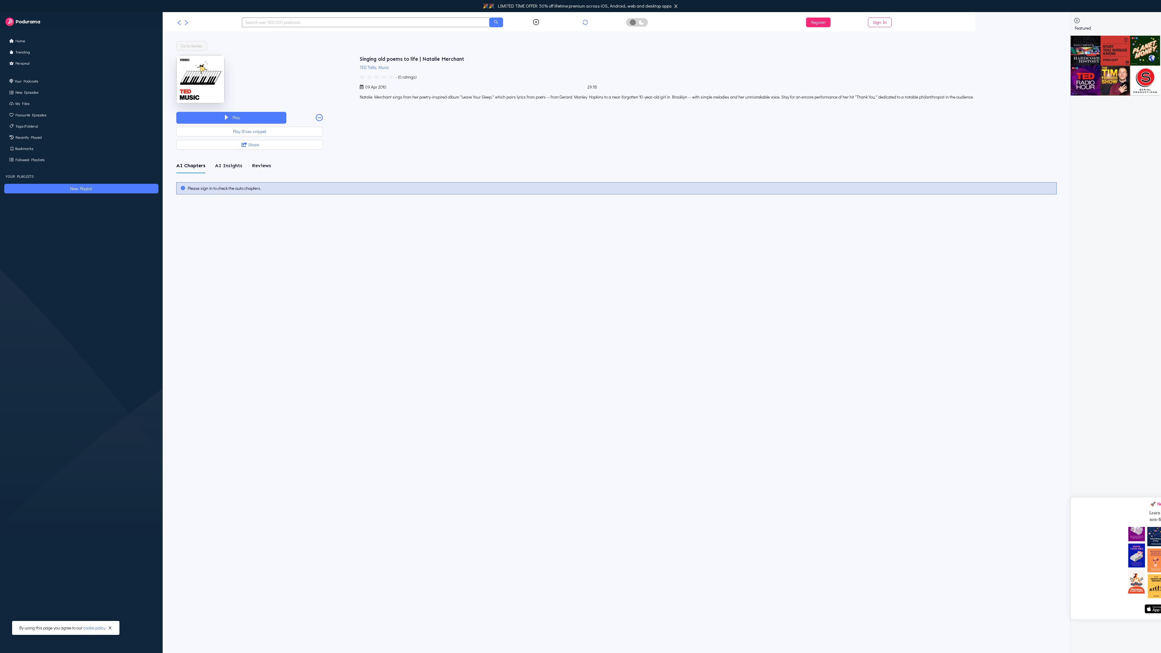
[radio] (362, 76)
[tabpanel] (616, 188)
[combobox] (366, 22)
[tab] (190, 166)
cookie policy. (94, 628)
